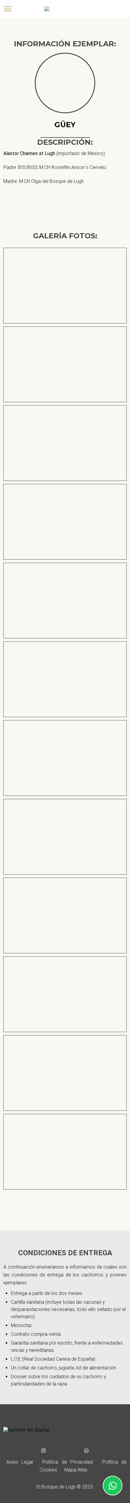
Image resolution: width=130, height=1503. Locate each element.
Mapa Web (75, 1470)
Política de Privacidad (67, 1462)
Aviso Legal (19, 1462)
